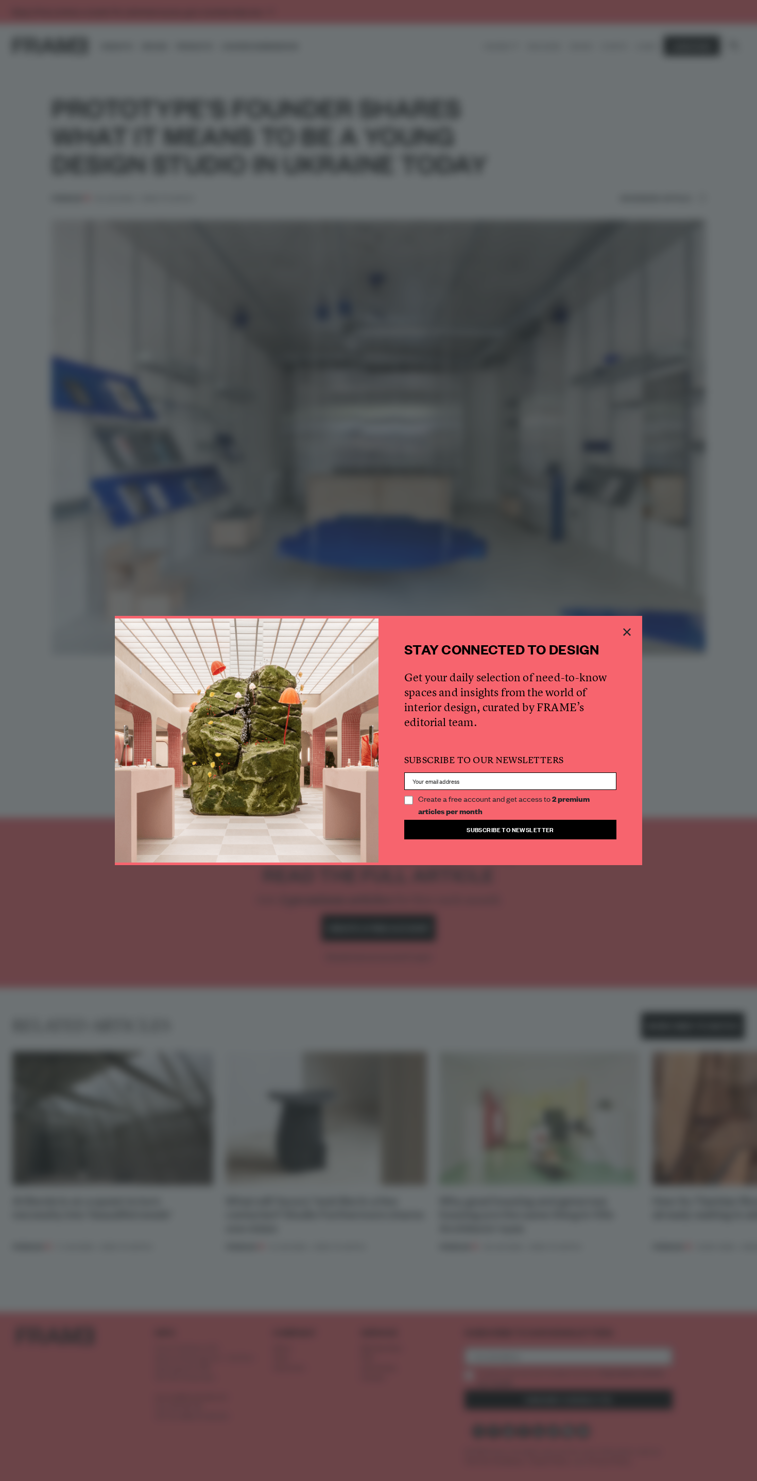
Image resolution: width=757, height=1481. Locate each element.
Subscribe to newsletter (510, 829)
